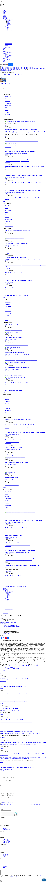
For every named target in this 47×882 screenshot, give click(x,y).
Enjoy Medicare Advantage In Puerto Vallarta (11, 74)
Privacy (4, 856)
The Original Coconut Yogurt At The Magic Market (17, 367)
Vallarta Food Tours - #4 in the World (14, 337)
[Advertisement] (42, 874)
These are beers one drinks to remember (14, 352)
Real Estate (5, 18)
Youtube (4, 865)
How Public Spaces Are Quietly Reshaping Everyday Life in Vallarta (21, 424)
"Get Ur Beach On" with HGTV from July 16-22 (16, 243)
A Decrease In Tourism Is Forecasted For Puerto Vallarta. (18, 280)
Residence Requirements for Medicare (14, 575)
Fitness (6, 494)
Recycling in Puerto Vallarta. (12, 477)
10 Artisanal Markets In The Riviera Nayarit (15, 257)
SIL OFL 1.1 (7, 879)
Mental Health (8, 505)
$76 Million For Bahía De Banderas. (13, 251)
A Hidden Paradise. (9, 287)
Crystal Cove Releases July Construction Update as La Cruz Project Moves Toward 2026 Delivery (23, 742)
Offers (4, 48)
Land (8, 25)
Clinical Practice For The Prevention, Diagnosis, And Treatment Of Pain (22, 565)
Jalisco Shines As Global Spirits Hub (13, 439)
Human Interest (8, 403)
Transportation (8, 103)
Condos (8, 23)
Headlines (4, 11)
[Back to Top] (1, 881)
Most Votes (5, 670)
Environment (7, 114)
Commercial (9, 24)
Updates (4, 847)
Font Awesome (40, 878)
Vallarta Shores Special (9, 19)
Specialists (7, 503)
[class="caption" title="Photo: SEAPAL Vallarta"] (18, 744)
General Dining (8, 302)
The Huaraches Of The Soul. (12, 485)
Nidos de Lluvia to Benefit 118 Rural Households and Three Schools (21, 129)
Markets (6, 317)
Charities (7, 217)
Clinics (6, 507)
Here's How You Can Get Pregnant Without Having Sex (13, 701)
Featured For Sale (8, 20)
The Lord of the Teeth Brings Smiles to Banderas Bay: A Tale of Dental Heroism (23, 520)
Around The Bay (8, 96)
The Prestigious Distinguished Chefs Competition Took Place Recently (21, 360)
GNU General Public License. (15, 876)
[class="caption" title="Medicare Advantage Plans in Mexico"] (5, 70)
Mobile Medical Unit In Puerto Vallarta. (14, 535)
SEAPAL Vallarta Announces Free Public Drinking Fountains (15, 719)
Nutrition (7, 496)
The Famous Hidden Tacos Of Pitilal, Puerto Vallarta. (17, 382)
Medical (4, 15)
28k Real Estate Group (9, 35)
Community (5, 17)
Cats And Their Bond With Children (13, 447)
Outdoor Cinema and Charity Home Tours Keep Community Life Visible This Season (25, 432)
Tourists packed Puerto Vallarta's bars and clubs (16, 345)
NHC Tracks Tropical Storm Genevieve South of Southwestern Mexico (21, 141)
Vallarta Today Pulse (9, 226)
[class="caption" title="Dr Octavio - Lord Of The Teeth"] (20, 512)
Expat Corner (7, 223)
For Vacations (7, 31)
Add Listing (7, 42)
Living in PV (7, 401)
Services (6, 208)
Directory (4, 53)
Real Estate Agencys (8, 609)
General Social (8, 396)
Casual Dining (8, 306)
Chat (44, 879)
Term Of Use (5, 855)
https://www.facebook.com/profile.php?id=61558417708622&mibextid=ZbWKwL (24, 665)
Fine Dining (7, 304)
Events (4, 46)
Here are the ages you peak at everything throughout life (13, 693)
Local (4, 12)
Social (4, 14)
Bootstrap (10, 878)
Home (4, 10)
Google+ (5, 862)
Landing (6, 45)
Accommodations (8, 210)
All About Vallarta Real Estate (7, 83)
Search (4, 834)
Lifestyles (7, 399)
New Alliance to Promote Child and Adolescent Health (13, 686)
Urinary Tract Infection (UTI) (12, 542)
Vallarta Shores (5, 839)
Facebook (5, 860)
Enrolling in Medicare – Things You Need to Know (17, 586)
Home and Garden (8, 405)
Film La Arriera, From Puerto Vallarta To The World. (17, 462)
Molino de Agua (6, 840)
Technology (7, 107)
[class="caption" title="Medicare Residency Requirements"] (11, 567)
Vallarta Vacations (6, 842)
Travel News (7, 112)
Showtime (7, 412)
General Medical (8, 498)
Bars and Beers (8, 311)
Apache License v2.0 (34, 878)
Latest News (5, 671)
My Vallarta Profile (6, 829)
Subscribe (2, 817)
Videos (4, 49)
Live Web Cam (5, 854)
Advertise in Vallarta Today (23, 869)
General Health (8, 491)
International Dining (9, 308)
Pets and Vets (7, 408)
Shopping (7, 214)
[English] (5, 64)
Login (4, 827)
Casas (8, 22)
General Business (8, 205)
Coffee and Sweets (8, 313)
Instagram (5, 866)
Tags (3, 833)
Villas (8, 21)
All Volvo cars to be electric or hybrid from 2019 (16, 295)
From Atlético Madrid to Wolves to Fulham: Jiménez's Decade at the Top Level (23, 175)
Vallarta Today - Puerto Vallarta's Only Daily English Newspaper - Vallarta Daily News (32, 877)
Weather (6, 110)
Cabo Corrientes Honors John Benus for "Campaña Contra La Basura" (22, 159)
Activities (4, 16)
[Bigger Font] (17, 631)
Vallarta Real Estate (6, 841)
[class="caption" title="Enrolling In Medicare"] (9, 578)
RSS (4, 867)
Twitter (4, 861)
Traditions (7, 414)
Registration (5, 828)
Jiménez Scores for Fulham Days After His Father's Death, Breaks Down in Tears (24, 182)
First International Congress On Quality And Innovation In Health (20, 550)
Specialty (7, 315)
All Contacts (5, 849)
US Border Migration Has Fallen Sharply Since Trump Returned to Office (22, 190)
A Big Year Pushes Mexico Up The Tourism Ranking (17, 272)
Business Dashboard (8, 43)
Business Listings (6, 821)
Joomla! (45, 875)
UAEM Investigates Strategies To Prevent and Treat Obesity (14, 678)
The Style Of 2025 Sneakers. (11, 470)
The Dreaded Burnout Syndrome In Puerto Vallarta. (17, 527)
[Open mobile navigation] (1, 66)
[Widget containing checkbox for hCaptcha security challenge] (9, 814)
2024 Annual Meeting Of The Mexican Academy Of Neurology (19, 558)
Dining (4, 13)
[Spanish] (7, 64)
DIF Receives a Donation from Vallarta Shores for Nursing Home (20, 236)
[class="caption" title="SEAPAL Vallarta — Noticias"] (20, 121)
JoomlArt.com (41, 875)
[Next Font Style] (19, 632)
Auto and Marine (8, 219)
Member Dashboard (8, 44)
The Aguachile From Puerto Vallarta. (14, 390)
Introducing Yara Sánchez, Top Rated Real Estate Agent (10, 85)
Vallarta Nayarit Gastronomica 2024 (13, 330)
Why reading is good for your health (9, 708)
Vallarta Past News (8, 39)
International (7, 101)
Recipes (6, 320)
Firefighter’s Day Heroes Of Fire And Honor (15, 455)
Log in (10, 64)
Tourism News (8, 221)
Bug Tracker (5, 848)
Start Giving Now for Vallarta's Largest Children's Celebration (20, 151)
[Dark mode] (3, 4)
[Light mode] (1, 4)
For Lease (7, 26)
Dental (6, 500)
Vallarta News (5, 38)
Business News (8, 105)
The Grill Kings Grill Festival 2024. (13, 375)
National (6, 98)
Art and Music (8, 410)
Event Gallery (7, 47)
